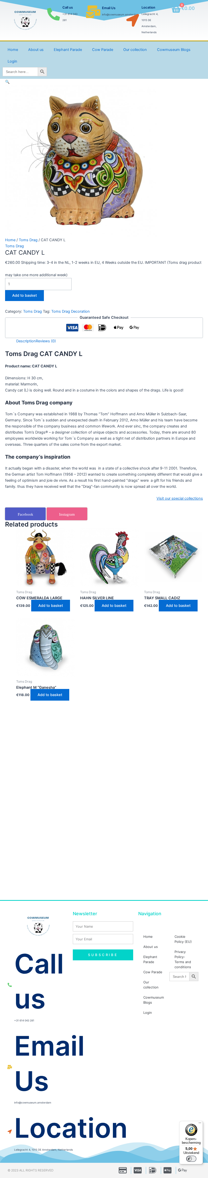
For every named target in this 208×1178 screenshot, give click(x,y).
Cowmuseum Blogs (173, 49)
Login (12, 61)
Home (13, 49)
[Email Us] (93, 11)
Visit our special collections (180, 498)
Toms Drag (28, 240)
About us (36, 49)
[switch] (191, 1159)
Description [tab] (26, 341)
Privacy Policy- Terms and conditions (183, 959)
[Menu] (200, 1124)
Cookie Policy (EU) (183, 939)
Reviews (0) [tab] (46, 341)
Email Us (108, 8)
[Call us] (53, 14)
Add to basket (24, 295)
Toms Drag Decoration (70, 311)
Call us (67, 7)
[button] (7, 82)
